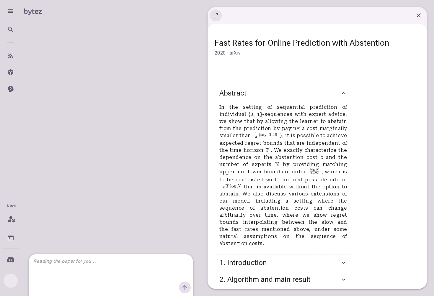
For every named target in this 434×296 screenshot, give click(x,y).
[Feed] (10, 55)
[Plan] (10, 219)
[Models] (10, 72)
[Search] (10, 29)
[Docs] (10, 238)
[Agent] (10, 88)
